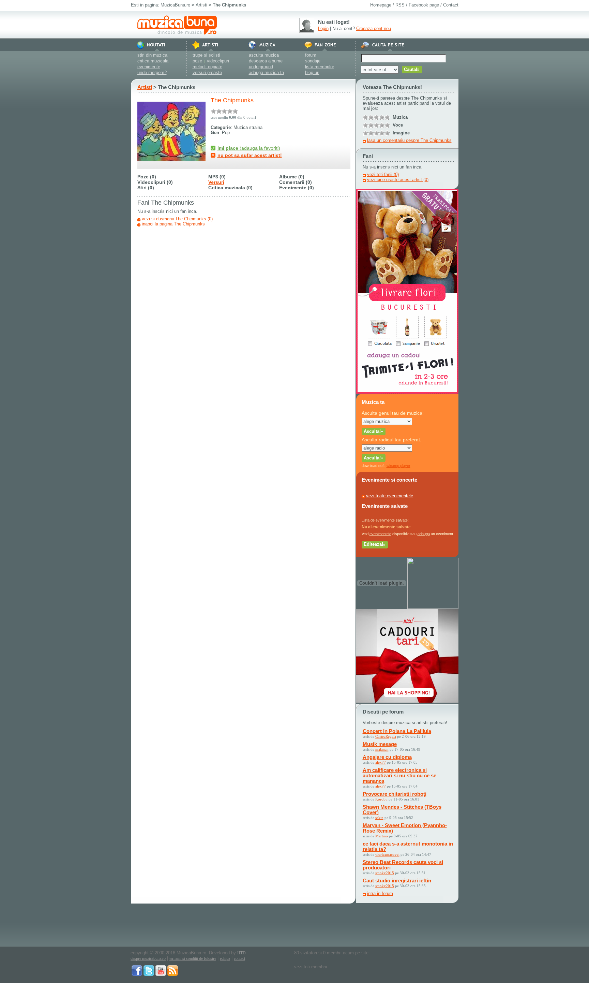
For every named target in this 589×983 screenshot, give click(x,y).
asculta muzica (264, 55)
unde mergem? (152, 72)
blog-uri (312, 72)
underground (261, 66)
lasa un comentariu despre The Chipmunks (409, 140)
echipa (225, 958)
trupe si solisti (206, 55)
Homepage (380, 5)
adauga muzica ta (266, 72)
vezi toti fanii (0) (383, 174)
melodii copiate (207, 66)
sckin (379, 818)
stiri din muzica (152, 55)
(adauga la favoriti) (248, 148)
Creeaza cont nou (373, 28)
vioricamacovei (387, 854)
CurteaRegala (385, 736)
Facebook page (424, 5)
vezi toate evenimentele (389, 495)
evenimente (148, 66)
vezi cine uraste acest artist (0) (397, 179)
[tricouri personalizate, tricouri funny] (432, 607)
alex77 (380, 762)
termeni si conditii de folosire (192, 958)
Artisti (201, 5)
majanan (382, 749)
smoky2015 (384, 873)
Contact (450, 5)
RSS (400, 5)
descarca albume (266, 60)
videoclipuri (218, 60)
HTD (241, 953)
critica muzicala (152, 60)
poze (197, 60)
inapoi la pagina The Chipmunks (173, 223)
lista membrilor (319, 66)
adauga (424, 534)
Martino (381, 836)
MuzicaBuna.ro (175, 5)
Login (323, 28)
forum (310, 55)
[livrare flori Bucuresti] (407, 392)
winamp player (398, 466)
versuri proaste (207, 72)
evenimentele (380, 534)
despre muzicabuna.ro (148, 958)
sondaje (312, 60)
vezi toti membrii (310, 966)
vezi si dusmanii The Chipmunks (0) (177, 218)
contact (239, 958)
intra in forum (380, 893)
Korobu (381, 799)
